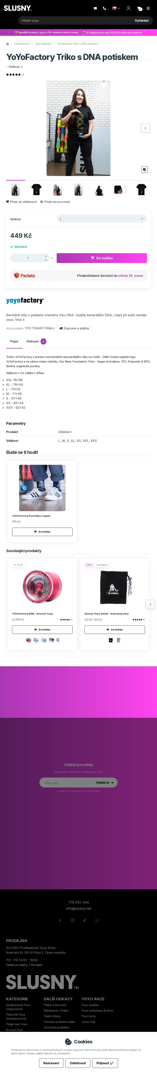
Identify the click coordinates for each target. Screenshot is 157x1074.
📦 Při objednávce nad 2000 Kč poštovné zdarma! (112, 32)
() (22, 74)
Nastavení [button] (51, 1063)
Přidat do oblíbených (23, 202)
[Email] (95, 8)
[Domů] (17, 8)
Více (18, 320)
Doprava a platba (76, 328)
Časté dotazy (52, 1016)
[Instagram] (72, 920)
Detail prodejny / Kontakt (24, 965)
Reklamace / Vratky (56, 1010)
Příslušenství (21, 43)
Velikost (15, 219)
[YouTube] (97, 920)
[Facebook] (60, 920)
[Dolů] (47, 260)
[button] (138, 8)
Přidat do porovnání (57, 202)
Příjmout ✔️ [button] (105, 1063)
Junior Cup (88, 1021)
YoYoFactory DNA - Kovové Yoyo (32, 613)
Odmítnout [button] (78, 1063)
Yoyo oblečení (43, 43)
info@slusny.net (78, 908)
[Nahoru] (47, 256)
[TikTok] (84, 920)
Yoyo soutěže (90, 1005)
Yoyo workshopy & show (97, 1010)
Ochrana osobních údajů (59, 1021)
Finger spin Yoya (16, 1024)
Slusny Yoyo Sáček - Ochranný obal (106, 613)
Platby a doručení (55, 1005)
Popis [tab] (14, 341)
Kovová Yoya (14, 1029)
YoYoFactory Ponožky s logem (31, 515)
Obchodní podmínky (57, 1027)
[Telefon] (104, 8)
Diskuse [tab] (35, 341)
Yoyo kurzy (89, 1016)
